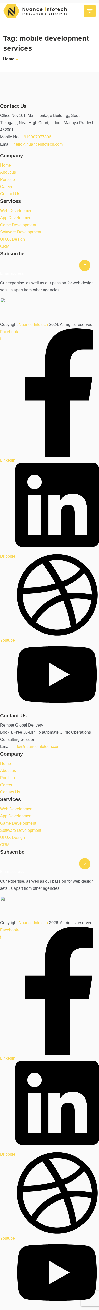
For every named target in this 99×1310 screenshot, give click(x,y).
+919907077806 (36, 137)
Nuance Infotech (34, 324)
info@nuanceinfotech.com (36, 746)
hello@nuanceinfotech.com (38, 144)
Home (8, 59)
